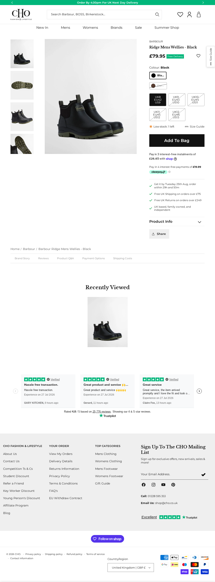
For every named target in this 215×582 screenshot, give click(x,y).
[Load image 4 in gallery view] (22, 148)
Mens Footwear (106, 469)
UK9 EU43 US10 (178, 100)
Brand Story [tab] (22, 258)
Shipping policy (54, 554)
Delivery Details (60, 461)
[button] (65, 28)
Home (15, 248)
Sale (138, 28)
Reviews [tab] (43, 258)
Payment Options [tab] (93, 258)
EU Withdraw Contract (65, 498)
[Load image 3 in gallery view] (22, 116)
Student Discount (16, 476)
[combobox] (104, 14)
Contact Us (11, 461)
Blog (6, 513)
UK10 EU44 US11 (198, 100)
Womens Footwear (109, 476)
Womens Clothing (108, 461)
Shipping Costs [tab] (122, 258)
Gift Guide (102, 483)
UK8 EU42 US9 (157, 99)
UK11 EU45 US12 (159, 115)
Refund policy (74, 554)
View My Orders (60, 454)
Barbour (29, 248)
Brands (116, 28)
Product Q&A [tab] (65, 258)
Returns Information (64, 469)
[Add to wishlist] (199, 56)
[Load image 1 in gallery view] (22, 53)
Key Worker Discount (19, 491)
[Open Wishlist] (180, 14)
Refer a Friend (13, 483)
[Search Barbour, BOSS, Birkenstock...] (157, 14)
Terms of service (95, 554)
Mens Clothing (106, 454)
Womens (90, 28)
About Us (10, 454)
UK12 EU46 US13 (178, 115)
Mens (65, 28)
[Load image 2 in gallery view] (22, 85)
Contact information (21, 558)
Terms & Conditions (63, 483)
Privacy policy (33, 554)
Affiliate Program (16, 505)
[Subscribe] (203, 474)
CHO (17, 554)
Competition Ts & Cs (18, 469)
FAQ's (53, 491)
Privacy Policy (59, 476)
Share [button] (161, 234)
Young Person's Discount (21, 498)
